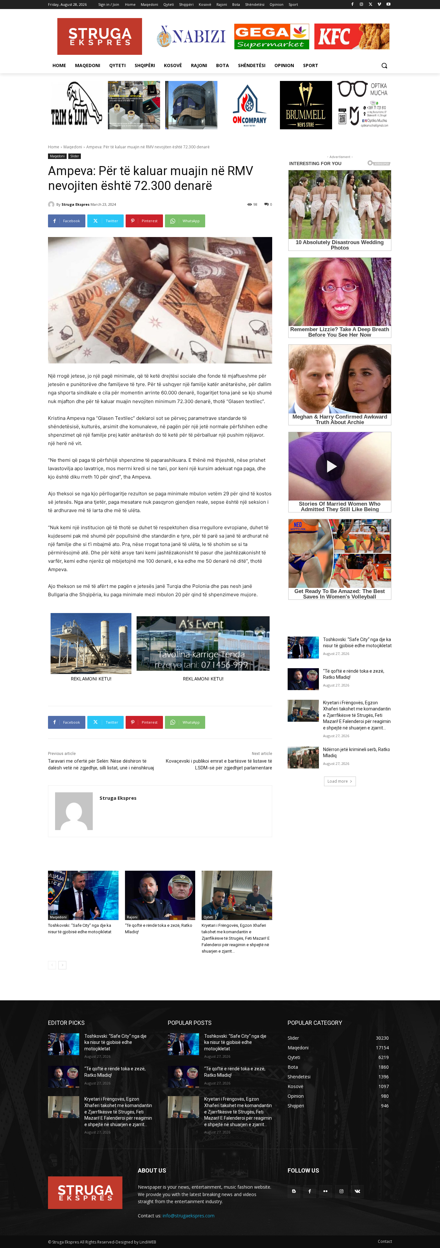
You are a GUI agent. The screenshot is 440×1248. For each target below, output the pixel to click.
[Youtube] (388, 4)
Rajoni (132, 917)
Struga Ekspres (76, 204)
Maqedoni (72, 147)
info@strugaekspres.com (189, 1216)
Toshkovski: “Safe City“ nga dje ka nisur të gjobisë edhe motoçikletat (115, 1042)
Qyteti (208, 917)
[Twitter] (370, 4)
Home (53, 147)
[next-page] (62, 965)
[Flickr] (325, 1191)
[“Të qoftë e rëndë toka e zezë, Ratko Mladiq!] (160, 895)
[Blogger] (294, 1191)
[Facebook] (352, 4)
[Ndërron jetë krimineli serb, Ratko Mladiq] (303, 757)
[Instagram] (361, 4)
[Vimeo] (379, 4)
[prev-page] (52, 965)
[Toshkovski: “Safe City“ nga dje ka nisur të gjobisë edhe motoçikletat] (83, 895)
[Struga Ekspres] (52, 204)
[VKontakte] (357, 1191)
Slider (74, 156)
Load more (338, 781)
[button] (384, 65)
